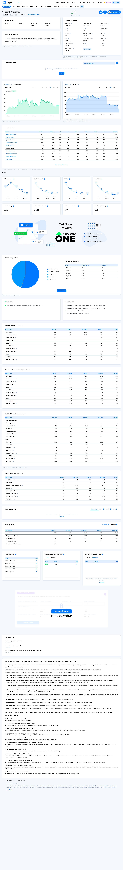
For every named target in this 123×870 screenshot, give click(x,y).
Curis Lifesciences (10, 151)
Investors (71, 6)
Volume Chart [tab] (17, 84)
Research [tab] (53, 558)
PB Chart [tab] (75, 84)
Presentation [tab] (95, 558)
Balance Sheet (48, 6)
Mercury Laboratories (11, 153)
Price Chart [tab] (7, 84)
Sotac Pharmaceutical (11, 142)
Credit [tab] (47, 558)
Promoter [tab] (104, 525)
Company (8, 10)
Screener (73, 2)
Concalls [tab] (88, 558)
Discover (100, 2)
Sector (94, 2)
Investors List (61, 291)
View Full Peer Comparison (61, 165)
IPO (68, 2)
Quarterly (37, 6)
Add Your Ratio (87, 49)
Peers (18, 6)
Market (63, 2)
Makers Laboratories (11, 134)
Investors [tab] (113, 525)
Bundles (79, 2)
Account (117, 2)
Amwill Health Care (11, 156)
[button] (99, 63)
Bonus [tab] (101, 509)
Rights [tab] (107, 509)
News (82, 6)
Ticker (3, 10)
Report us (61, 516)
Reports (77, 6)
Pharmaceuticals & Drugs (34, 14)
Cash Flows (56, 6)
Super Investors (86, 2)
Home (57, 2)
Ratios (23, 6)
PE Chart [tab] (67, 84)
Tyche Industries (10, 140)
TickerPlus (108, 2)
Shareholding (29, 6)
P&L (42, 6)
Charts (14, 6)
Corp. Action (64, 6)
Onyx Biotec (9, 159)
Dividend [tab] (93, 509)
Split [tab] (114, 509)
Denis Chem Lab (10, 145)
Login (61, 73)
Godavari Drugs (10, 137)
